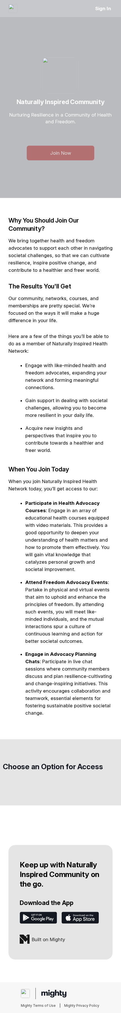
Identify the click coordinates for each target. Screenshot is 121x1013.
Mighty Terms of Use (38, 1005)
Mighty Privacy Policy (81, 1005)
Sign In (103, 8)
